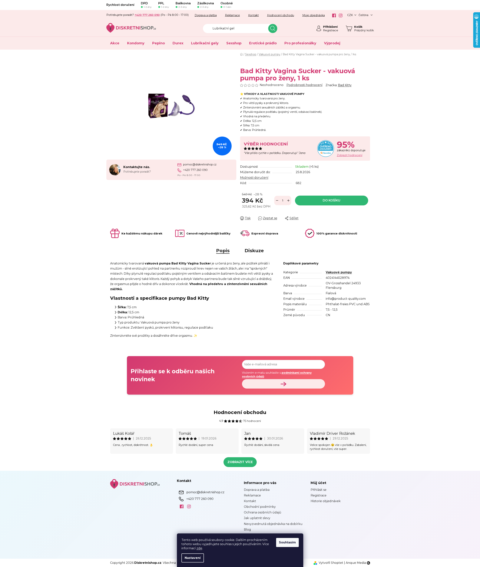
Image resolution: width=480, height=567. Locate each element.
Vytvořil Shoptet (331, 563)
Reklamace (232, 15)
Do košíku (331, 200)
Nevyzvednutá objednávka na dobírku (273, 524)
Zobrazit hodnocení (349, 155)
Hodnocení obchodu (280, 15)
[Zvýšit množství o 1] (288, 200)
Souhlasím (287, 542)
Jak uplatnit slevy (257, 518)
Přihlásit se (318, 490)
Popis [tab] (223, 250)
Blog (247, 529)
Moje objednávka (313, 15)
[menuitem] (114, 43)
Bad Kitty (345, 85)
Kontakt (253, 15)
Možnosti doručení (254, 177)
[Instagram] (339, 15)
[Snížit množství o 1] (277, 200)
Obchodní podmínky (260, 507)
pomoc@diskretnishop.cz (200, 164)
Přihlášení (330, 26)
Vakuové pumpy (339, 272)
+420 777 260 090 (195, 170)
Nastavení (193, 558)
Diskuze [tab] (254, 250)
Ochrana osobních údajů (262, 512)
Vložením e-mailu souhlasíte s (277, 374)
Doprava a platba (206, 15)
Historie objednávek (326, 501)
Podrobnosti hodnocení (304, 85)
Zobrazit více (240, 462)
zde (199, 548)
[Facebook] (332, 15)
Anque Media (356, 563)
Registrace (330, 30)
